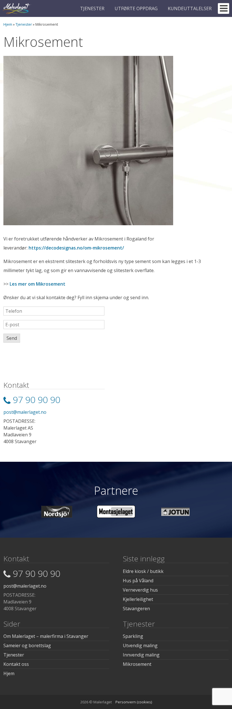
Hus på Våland (138, 580)
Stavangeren (136, 608)
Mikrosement (137, 664)
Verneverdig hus (140, 590)
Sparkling (133, 636)
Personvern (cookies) (133, 701)
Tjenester (24, 24)
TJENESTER (92, 8)
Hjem (7, 24)
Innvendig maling (141, 655)
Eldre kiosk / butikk (143, 571)
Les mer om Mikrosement (37, 284)
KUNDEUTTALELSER (190, 8)
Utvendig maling (140, 645)
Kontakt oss (16, 664)
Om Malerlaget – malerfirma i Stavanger (45, 636)
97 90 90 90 (36, 399)
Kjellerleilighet (138, 599)
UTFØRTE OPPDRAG (136, 8)
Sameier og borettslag (27, 645)
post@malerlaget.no (24, 412)
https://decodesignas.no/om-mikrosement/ (76, 248)
